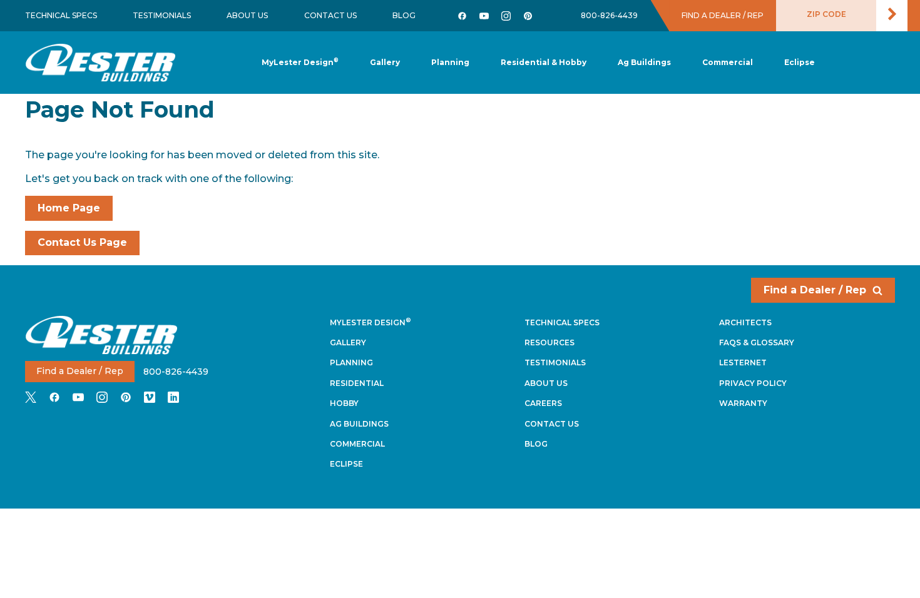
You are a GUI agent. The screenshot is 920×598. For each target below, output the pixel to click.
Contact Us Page (82, 242)
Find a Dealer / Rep (815, 290)
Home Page (69, 208)
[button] (450, 62)
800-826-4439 (609, 15)
